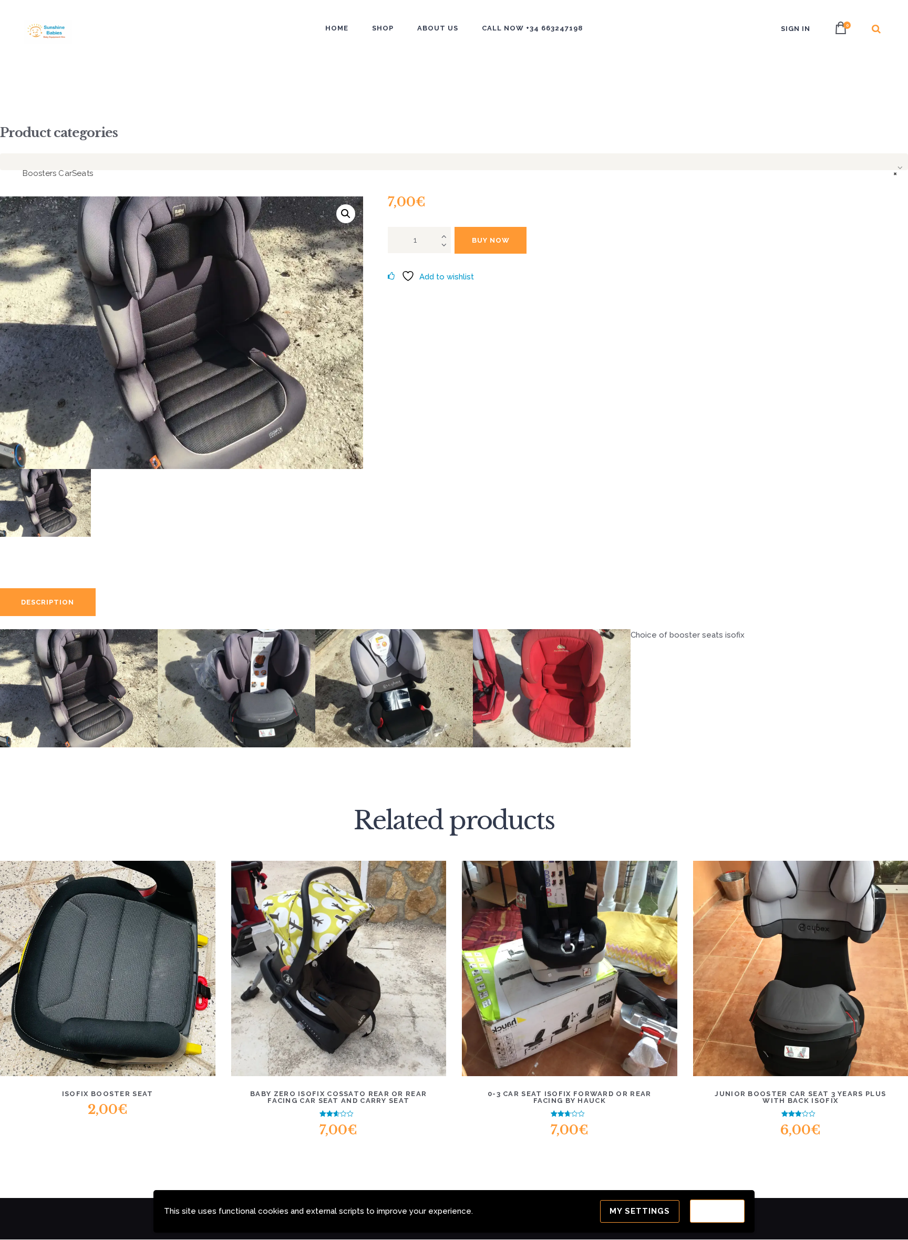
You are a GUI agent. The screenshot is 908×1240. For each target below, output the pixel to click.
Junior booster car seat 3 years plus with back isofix (800, 1097)
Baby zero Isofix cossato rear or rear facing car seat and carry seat (338, 1097)
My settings (640, 1211)
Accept (717, 1211)
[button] (345, 213)
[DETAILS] (68, 976)
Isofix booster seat (107, 1093)
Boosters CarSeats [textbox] (456, 173)
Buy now (491, 240)
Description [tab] (47, 602)
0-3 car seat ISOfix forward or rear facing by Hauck (570, 1097)
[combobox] (454, 161)
